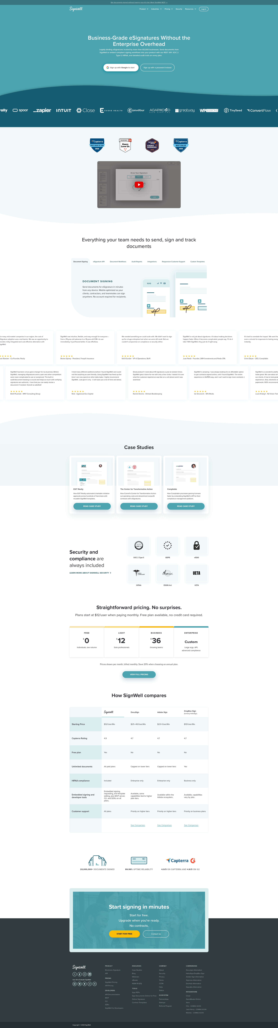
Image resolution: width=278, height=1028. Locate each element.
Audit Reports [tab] (137, 261)
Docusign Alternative (194, 970)
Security (179, 9)
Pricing (167, 9)
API (106, 973)
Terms (161, 980)
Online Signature (138, 999)
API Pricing (109, 985)
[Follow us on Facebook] (80, 974)
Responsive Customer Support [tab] (173, 261)
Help (161, 987)
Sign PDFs (136, 992)
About (161, 970)
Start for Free (124, 933)
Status (161, 990)
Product (143, 9)
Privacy (162, 977)
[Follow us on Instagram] (85, 974)
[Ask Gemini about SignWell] (85, 984)
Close (188, 996)
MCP (107, 998)
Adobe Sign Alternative (195, 977)
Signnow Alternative (193, 980)
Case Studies (137, 970)
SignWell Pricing (111, 982)
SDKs (107, 1004)
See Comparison (138, 825)
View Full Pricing (139, 674)
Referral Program (165, 1006)
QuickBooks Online (193, 999)
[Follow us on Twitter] (75, 974)
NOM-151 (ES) (137, 983)
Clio (193, 1006)
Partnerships (163, 999)
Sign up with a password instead (157, 67)
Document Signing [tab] (80, 261)
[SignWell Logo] (79, 967)
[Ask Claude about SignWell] (80, 984)
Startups (162, 1002)
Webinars (135, 977)
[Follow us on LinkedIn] (90, 974)
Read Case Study (92, 506)
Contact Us (156, 934)
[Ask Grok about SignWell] (90, 984)
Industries (155, 9)
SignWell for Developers (114, 1008)
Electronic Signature (112, 970)
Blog (134, 973)
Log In (203, 9)
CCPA (161, 983)
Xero (188, 1002)
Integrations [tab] (152, 261)
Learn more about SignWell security (89, 572)
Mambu (195, 1012)
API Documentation (112, 994)
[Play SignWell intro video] (139, 185)
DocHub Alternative (193, 983)
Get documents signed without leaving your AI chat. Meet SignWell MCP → (139, 2)
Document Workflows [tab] (118, 261)
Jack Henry (196, 1009)
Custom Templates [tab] (197, 261)
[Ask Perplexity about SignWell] (95, 984)
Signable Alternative (193, 987)
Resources (189, 9)
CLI (106, 1001)
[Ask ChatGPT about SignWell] (75, 984)
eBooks (135, 980)
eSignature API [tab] (99, 261)
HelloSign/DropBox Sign (195, 973)
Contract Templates (139, 1002)
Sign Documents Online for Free (144, 996)
